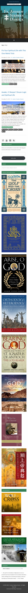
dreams (15, 129)
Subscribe (13, 158)
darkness (10, 129)
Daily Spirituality (5, 84)
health (11, 84)
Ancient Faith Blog (12, 588)
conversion (5, 129)
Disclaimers (18, 588)
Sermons (11, 127)
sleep (16, 84)
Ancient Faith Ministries (14, 1)
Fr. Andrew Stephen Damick (17, 57)
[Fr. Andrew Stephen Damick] (14, 21)
